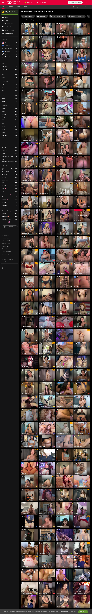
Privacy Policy (5, 246)
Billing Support (5, 238)
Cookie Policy (64, 611)
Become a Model (6, 251)
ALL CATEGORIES (10, 227)
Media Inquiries (6, 243)
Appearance (28, 16)
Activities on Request (76, 16)
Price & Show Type (58, 16)
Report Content (6, 240)
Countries (42, 16)
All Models (4, 257)
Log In (86, 2)
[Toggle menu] (3, 2)
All (89, 16)
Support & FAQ (5, 235)
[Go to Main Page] (15, 2)
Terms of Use (5, 249)
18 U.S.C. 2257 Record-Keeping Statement (8, 260)
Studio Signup (5, 254)
